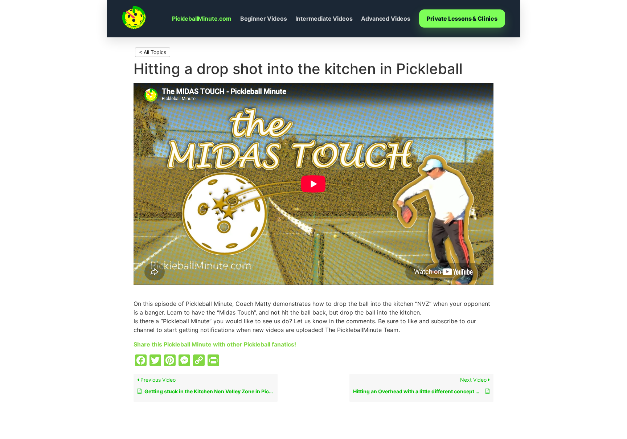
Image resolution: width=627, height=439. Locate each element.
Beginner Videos (263, 18)
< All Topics (152, 52)
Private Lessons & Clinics (462, 18)
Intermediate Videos (323, 18)
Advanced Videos (385, 18)
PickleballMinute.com (201, 18)
